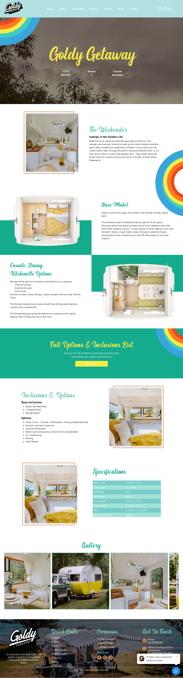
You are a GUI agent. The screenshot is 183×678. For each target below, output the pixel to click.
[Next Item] (173, 581)
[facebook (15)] (99, 657)
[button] (77, 9)
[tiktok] (111, 657)
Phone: (151, 639)
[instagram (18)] (105, 657)
